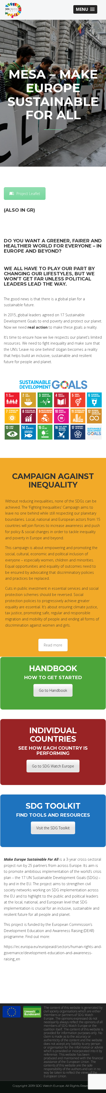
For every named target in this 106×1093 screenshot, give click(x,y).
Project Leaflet (28, 193)
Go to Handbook (53, 690)
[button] (85, 9)
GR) (30, 210)
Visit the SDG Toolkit (53, 827)
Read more (53, 645)
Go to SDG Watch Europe (53, 766)
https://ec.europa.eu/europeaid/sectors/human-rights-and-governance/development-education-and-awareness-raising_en (53, 952)
